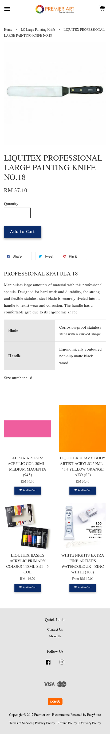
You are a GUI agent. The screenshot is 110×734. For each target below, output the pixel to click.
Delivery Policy (90, 723)
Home (8, 29)
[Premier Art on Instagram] (62, 664)
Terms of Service (21, 723)
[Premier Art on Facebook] (48, 664)
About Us (55, 636)
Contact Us (55, 629)
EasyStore (94, 714)
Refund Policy (67, 723)
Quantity (11, 203)
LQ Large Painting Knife (38, 29)
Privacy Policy (45, 723)
